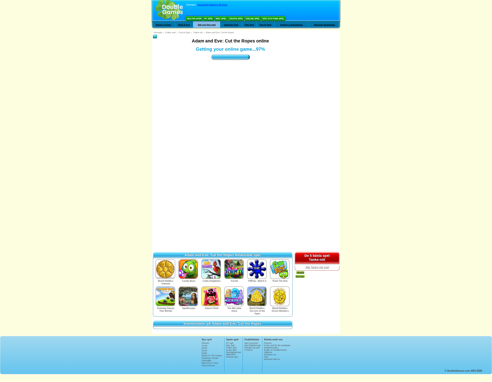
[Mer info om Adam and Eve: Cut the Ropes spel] (155, 33)
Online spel (253, 18)
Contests (248, 350)
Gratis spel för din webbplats (277, 345)
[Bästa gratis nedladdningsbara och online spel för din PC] (169, 10)
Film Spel (249, 25)
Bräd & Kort (184, 25)
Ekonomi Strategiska (324, 25)
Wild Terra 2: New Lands (210, 364)
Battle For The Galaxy (212, 355)
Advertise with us (272, 359)
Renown (205, 343)
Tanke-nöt (198, 32)
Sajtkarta (268, 352)
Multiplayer (194, 18)
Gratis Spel (236, 18)
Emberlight (206, 360)
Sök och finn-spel (273, 18)
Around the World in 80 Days (212, 4)
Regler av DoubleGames (275, 350)
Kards (204, 350)
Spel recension (251, 343)
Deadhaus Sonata (210, 358)
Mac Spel (221, 18)
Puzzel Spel (265, 25)
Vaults (204, 353)
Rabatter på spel (252, 347)
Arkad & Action (163, 25)
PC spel (208, 18)
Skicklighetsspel (233, 352)
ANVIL (205, 348)
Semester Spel (231, 25)
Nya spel (207, 339)
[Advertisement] (230, 97)
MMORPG (231, 354)
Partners (268, 343)
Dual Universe (208, 365)
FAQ (266, 357)
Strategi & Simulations (291, 25)
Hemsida (158, 32)
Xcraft (204, 345)
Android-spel (232, 357)
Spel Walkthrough (252, 345)
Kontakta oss (270, 354)
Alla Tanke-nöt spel (317, 267)
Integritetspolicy (271, 347)
